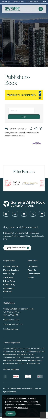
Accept (10, 414)
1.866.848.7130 (17, 324)
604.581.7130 (14, 320)
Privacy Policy (22, 407)
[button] (6, 129)
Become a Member (19, 1)
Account (4, 1)
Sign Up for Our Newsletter (16, 248)
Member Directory (33, 1)
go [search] (25, 117)
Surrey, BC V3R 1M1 (10, 315)
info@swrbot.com (10, 329)
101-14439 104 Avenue (12, 312)
